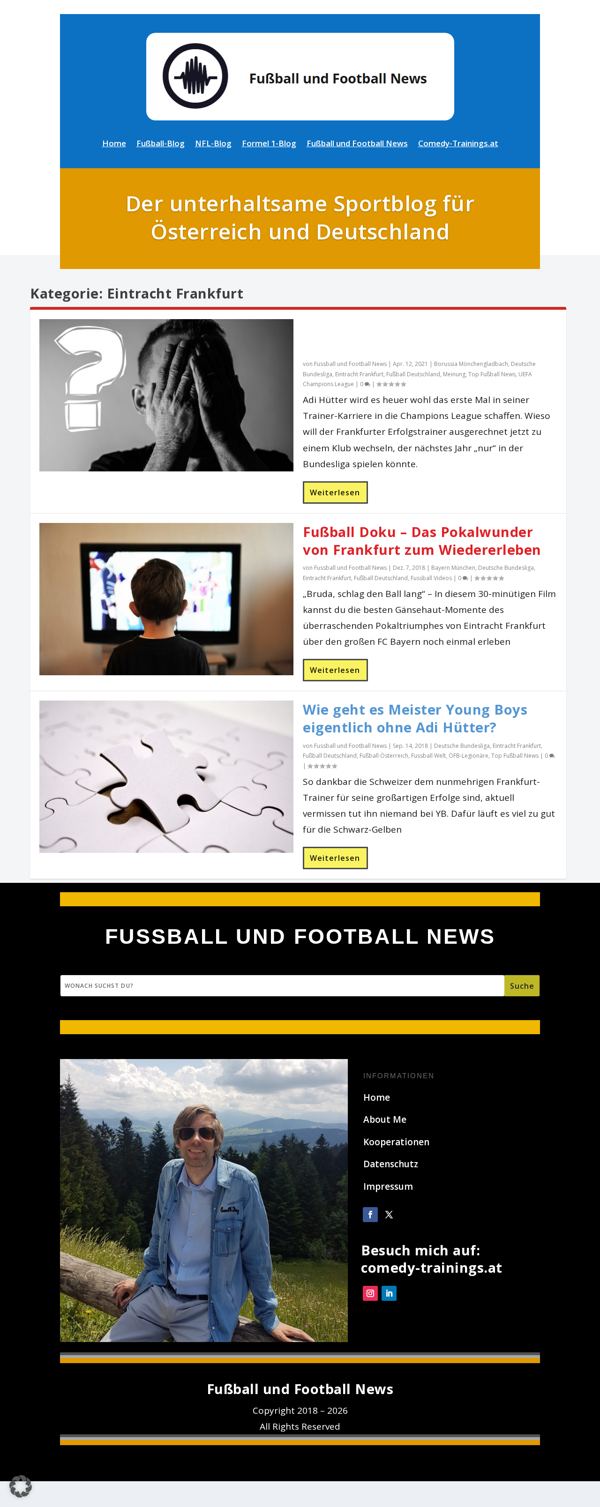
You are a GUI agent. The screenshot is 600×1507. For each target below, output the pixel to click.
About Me (384, 1119)
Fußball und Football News (357, 144)
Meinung (454, 374)
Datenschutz (390, 1164)
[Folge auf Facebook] (370, 1214)
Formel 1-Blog (269, 144)
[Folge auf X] (389, 1214)
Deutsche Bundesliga (506, 568)
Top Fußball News (492, 374)
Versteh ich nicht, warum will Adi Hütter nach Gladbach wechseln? (419, 337)
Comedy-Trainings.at (458, 144)
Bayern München (453, 568)
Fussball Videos (431, 578)
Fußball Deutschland (413, 374)
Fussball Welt (428, 756)
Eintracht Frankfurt (359, 374)
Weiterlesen (335, 492)
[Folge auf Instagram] (370, 1293)
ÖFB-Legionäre (468, 756)
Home (114, 144)
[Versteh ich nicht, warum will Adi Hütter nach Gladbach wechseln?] (166, 395)
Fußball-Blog (160, 144)
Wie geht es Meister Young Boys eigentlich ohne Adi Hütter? (415, 718)
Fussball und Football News (350, 364)
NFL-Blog (213, 144)
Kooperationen (396, 1142)
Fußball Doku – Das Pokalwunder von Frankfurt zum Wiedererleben (422, 540)
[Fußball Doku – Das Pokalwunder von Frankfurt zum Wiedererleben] (166, 599)
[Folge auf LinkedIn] (389, 1293)
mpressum (389, 1186)
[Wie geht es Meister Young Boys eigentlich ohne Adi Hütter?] (166, 777)
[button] (20, 1486)
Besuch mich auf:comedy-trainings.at (431, 1259)
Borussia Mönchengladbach (471, 364)
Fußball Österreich (384, 756)
